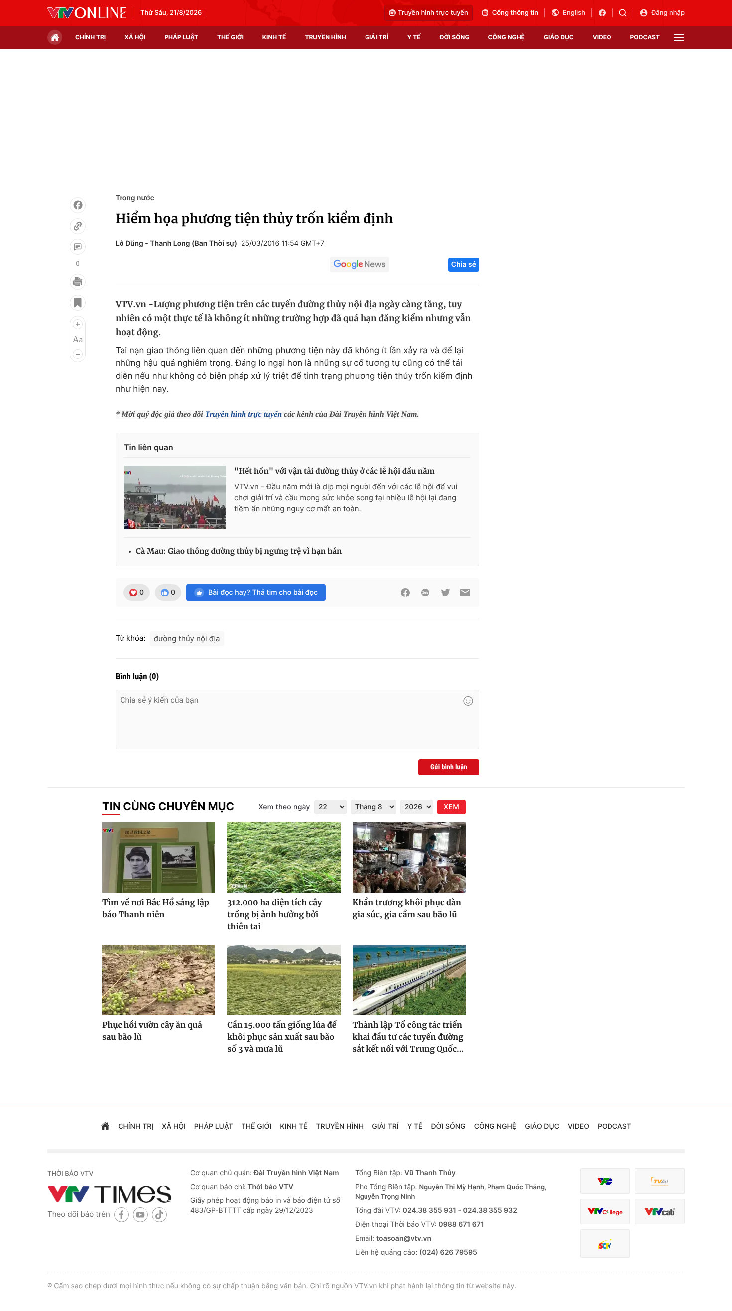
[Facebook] (78, 205)
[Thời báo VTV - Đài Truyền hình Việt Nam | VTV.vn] (86, 12)
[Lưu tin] (78, 303)
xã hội (134, 37)
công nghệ (506, 37)
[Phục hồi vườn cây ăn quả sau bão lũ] (158, 980)
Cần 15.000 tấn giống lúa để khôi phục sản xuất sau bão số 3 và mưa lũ (281, 1037)
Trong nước (135, 198)
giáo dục (559, 37)
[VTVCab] (660, 1211)
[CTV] (605, 1211)
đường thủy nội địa (187, 638)
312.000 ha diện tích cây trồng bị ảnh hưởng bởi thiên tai (274, 915)
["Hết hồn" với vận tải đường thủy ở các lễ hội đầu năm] (175, 497)
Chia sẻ (463, 264)
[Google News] (359, 265)
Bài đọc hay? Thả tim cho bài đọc (263, 592)
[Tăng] (78, 324)
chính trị (90, 37)
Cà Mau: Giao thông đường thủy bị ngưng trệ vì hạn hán (239, 551)
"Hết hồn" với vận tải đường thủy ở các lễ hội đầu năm (334, 471)
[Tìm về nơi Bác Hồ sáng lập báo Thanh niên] (158, 857)
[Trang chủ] (54, 37)
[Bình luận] (78, 247)
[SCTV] (605, 1243)
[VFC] (605, 1181)
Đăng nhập (668, 13)
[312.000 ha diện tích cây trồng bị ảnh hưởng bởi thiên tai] (283, 857)
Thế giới (230, 37)
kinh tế (274, 37)
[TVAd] (660, 1181)
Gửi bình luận (448, 767)
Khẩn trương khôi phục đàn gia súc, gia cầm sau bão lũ (407, 909)
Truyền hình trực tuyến (433, 13)
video (602, 37)
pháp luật (181, 37)
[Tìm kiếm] (626, 12)
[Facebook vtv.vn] (605, 12)
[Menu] (679, 37)
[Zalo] (425, 592)
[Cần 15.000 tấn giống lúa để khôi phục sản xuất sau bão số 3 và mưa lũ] (283, 980)
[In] (78, 282)
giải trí (376, 37)
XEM (451, 807)
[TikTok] (159, 1214)
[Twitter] (445, 592)
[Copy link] (78, 226)
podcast (645, 37)
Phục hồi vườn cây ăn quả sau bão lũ (152, 1031)
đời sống (455, 37)
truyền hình (325, 37)
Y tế (414, 37)
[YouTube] (140, 1214)
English (574, 13)
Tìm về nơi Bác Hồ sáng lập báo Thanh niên (155, 909)
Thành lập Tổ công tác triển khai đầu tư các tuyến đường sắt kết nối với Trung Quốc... (408, 1037)
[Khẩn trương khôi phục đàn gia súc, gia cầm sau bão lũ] (409, 857)
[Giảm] (78, 354)
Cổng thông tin (515, 13)
